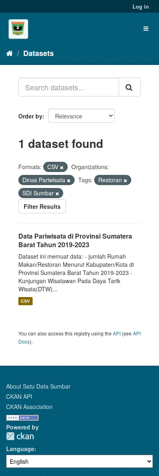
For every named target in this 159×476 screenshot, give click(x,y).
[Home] (9, 52)
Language (20, 449)
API (117, 333)
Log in (140, 6)
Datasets (38, 53)
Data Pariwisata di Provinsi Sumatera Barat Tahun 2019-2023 (75, 240)
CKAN (20, 436)
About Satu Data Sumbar (38, 386)
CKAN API (19, 396)
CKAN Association (29, 406)
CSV (25, 301)
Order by (30, 116)
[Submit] (130, 87)
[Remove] (62, 167)
